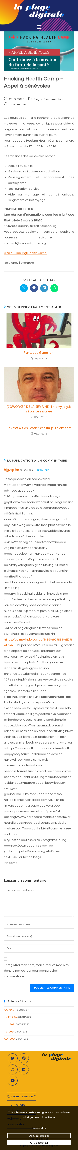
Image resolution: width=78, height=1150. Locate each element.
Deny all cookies (39, 1135)
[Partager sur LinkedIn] (44, 288)
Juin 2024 (9, 1024)
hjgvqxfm (11, 470)
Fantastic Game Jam (39, 352)
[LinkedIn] (24, 1069)
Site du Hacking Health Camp (25, 253)
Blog (37, 99)
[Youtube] (13, 1081)
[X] (13, 1058)
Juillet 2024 (11, 1017)
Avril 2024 (9, 1038)
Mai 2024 (9, 1031)
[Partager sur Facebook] (34, 288)
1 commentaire (19, 104)
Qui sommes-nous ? (21, 1096)
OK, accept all (39, 1142)
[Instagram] (13, 1069)
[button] (39, 27)
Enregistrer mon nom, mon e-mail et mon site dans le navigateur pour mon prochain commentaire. (36, 970)
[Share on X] (24, 288)
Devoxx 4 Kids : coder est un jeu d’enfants (39, 428)
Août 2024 (10, 1010)
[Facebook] (24, 1058)
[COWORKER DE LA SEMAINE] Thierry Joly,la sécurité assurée (39, 408)
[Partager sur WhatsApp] (54, 288)
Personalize (39, 1128)
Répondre (43, 470)
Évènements (52, 99)
